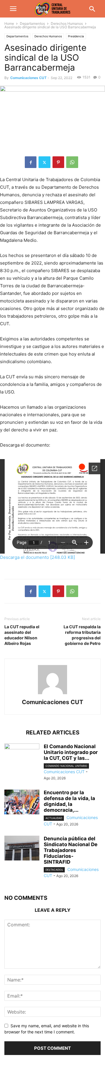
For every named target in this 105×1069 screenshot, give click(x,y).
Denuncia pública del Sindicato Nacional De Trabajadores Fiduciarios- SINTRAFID (70, 850)
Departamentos (32, 23)
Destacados (54, 869)
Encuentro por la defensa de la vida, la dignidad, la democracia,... (69, 801)
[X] (44, 162)
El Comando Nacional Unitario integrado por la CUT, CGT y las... (71, 752)
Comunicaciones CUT (28, 78)
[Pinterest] (58, 162)
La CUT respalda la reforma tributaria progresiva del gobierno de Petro (82, 635)
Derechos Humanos (67, 23)
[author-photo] (52, 694)
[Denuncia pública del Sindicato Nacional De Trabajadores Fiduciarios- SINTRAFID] (21, 849)
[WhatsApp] (72, 162)
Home (9, 23)
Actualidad (54, 818)
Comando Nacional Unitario (66, 765)
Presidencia (76, 36)
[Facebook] (30, 162)
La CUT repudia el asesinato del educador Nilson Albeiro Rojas (21, 635)
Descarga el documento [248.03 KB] (37, 557)
